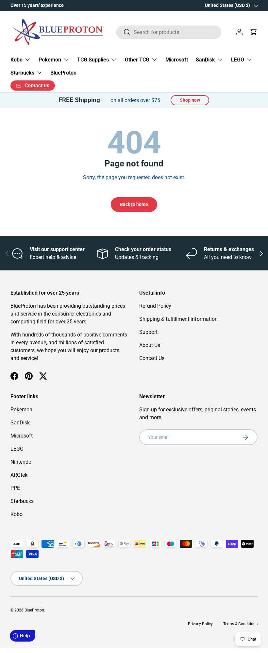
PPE (15, 488)
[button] (253, 32)
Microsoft (176, 60)
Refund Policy (155, 306)
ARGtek (18, 475)
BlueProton (63, 73)
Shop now (190, 100)
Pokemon (21, 409)
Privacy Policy (200, 624)
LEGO (17, 449)
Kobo (16, 514)
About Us (149, 345)
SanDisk (20, 423)
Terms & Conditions (240, 624)
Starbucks (22, 501)
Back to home (134, 204)
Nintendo (20, 462)
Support (148, 332)
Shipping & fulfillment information (178, 319)
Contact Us (151, 358)
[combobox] (169, 32)
